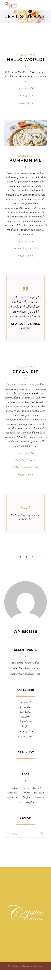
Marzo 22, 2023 (25, 55)
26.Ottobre (17, 662)
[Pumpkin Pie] (25, 133)
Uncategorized (25, 95)
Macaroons (12, 797)
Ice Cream (39, 792)
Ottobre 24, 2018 (25, 156)
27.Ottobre (16, 668)
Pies (19, 802)
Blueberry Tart (32, 674)
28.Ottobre (16, 673)
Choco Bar (33, 248)
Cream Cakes (32, 662)
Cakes (16, 467)
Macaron (31, 460)
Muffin (26, 797)
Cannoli (25, 467)
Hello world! (25, 59)
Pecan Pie (25, 371)
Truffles (25, 726)
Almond (14, 788)
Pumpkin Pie (25, 160)
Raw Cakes (25, 721)
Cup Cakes (25, 711)
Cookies (34, 467)
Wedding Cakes (25, 735)
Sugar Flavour (32, 668)
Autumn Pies (19, 248)
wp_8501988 (27, 88)
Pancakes (39, 797)
